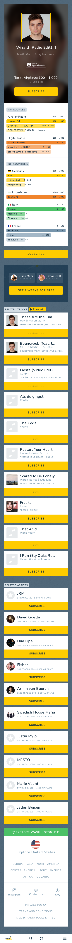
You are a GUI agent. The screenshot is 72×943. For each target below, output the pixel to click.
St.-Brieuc (13, 230)
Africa (28, 876)
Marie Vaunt (27, 533)
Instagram (14, 894)
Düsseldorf (14, 180)
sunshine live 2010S (19, 147)
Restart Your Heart (36, 449)
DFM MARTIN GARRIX (20, 125)
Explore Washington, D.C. (38, 832)
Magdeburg (14, 184)
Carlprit (24, 374)
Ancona (12, 209)
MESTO (23, 347)
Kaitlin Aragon (41, 559)
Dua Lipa (46, 480)
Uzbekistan (19, 192)
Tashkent (13, 197)
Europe (18, 864)
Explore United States (36, 852)
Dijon (10, 235)
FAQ (57, 894)
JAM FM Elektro (16, 142)
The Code (28, 423)
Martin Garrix (25, 54)
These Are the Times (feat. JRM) (43, 317)
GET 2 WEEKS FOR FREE (36, 290)
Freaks (25, 503)
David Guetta (28, 617)
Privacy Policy (36, 905)
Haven (24, 559)
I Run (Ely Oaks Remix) (40, 556)
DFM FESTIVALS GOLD (21, 130)
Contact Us (36, 894)
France (16, 226)
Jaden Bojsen (28, 807)
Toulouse (13, 239)
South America (51, 870)
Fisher (24, 506)
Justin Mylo (50, 347)
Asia (30, 864)
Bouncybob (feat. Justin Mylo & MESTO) (43, 343)
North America (48, 864)
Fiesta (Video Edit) (36, 370)
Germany (18, 171)
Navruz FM (14, 121)
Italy (15, 204)
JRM (22, 321)
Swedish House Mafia (36, 712)
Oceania (43, 876)
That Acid (28, 529)
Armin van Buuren (33, 688)
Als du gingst (31, 396)
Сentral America (23, 870)
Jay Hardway (45, 54)
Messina (12, 213)
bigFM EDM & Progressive (22, 151)
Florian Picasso (29, 453)
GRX (45, 453)
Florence (12, 218)
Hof (10, 175)
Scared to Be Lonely (37, 476)
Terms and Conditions (36, 911)
